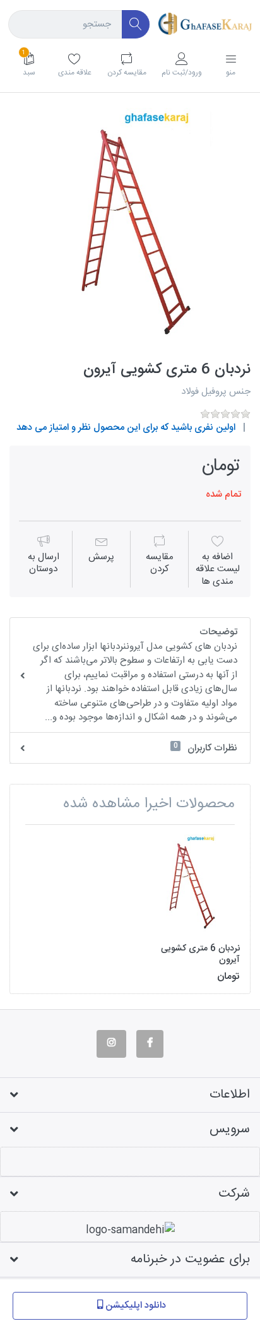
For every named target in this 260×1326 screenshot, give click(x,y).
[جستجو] (136, 24)
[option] (130, 228)
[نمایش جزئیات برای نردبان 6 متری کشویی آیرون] (189, 884)
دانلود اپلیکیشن (135, 1305)
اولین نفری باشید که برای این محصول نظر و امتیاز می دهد (125, 427)
